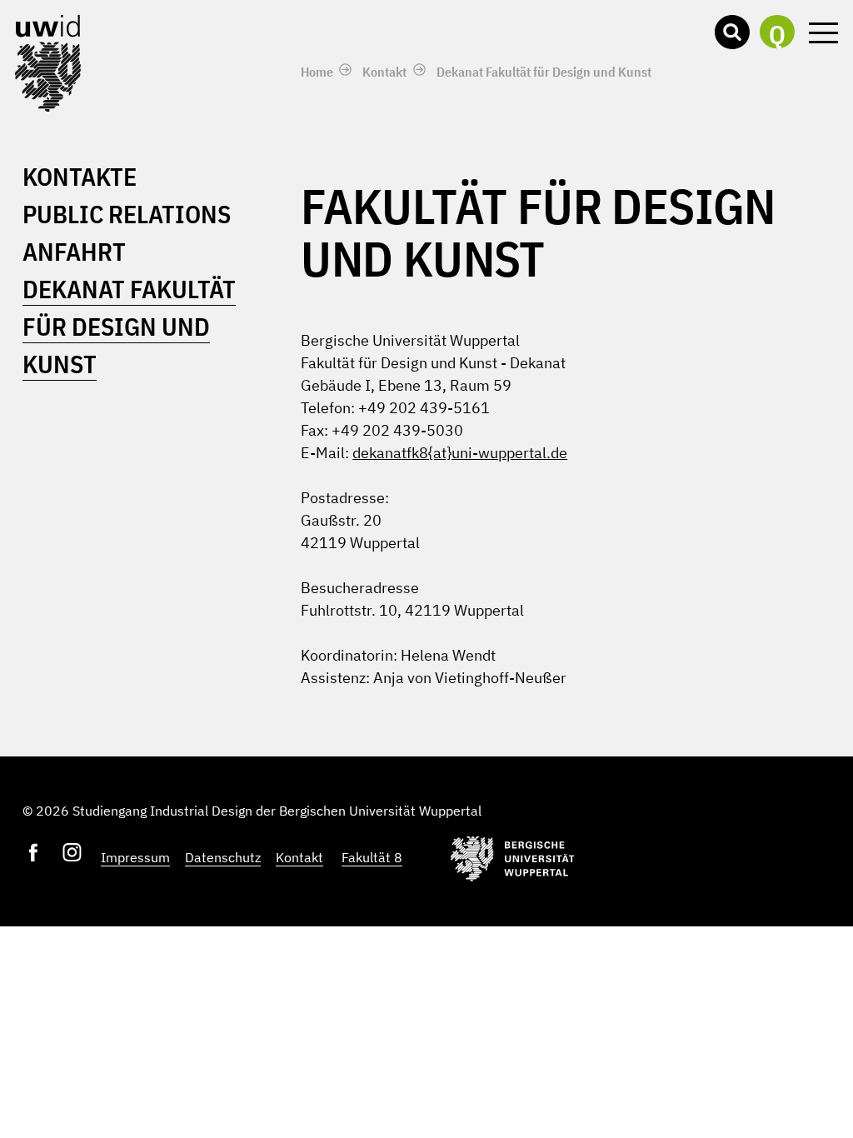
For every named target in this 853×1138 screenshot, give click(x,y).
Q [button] (777, 33)
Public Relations (126, 213)
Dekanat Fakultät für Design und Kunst (543, 71)
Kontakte (79, 176)
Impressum (135, 857)
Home (317, 71)
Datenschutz (223, 857)
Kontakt (384, 71)
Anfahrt (74, 251)
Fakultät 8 (372, 857)
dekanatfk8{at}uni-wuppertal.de (459, 452)
